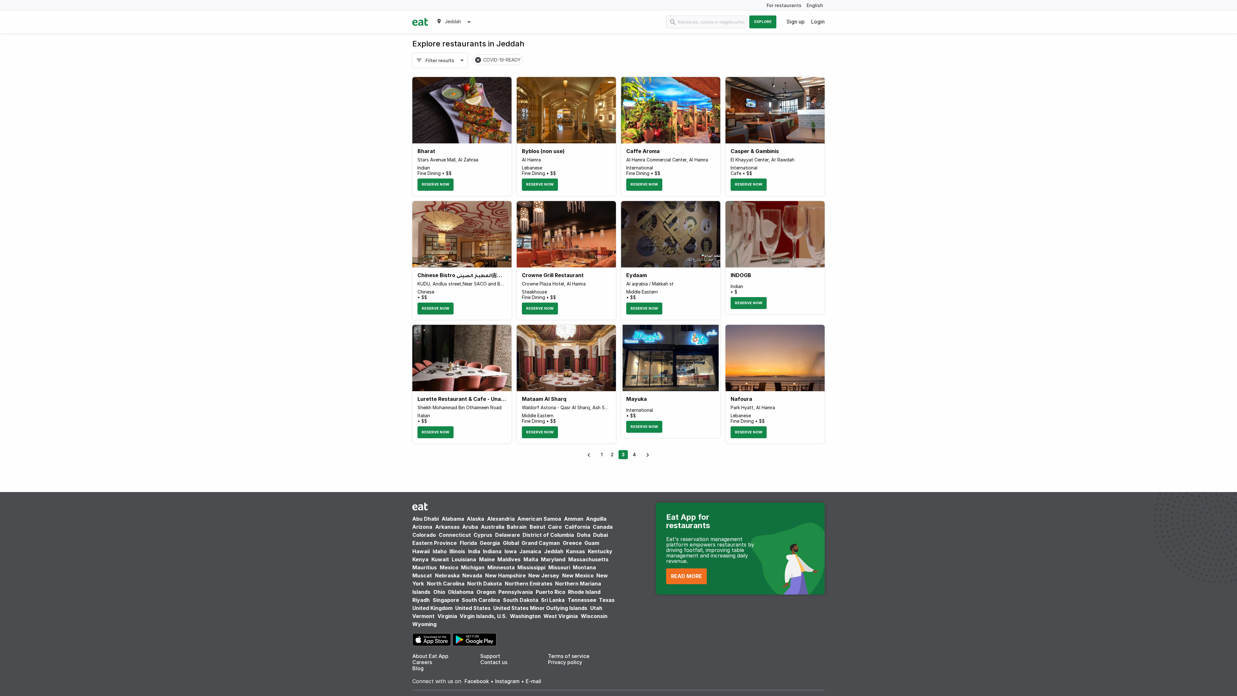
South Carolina (481, 600)
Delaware (507, 535)
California (577, 527)
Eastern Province (434, 543)
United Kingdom (433, 608)
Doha (583, 535)
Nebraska (447, 575)
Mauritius (424, 567)
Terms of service (569, 656)
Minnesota (501, 567)
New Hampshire (505, 575)
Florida (468, 543)
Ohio (439, 592)
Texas (607, 600)
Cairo (555, 527)
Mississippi (531, 567)
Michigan (472, 567)
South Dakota (520, 600)
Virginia (447, 616)
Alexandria (501, 519)
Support (490, 656)
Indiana (492, 551)
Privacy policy (565, 662)
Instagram (507, 681)
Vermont (423, 616)
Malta (530, 559)
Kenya (420, 559)
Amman (573, 519)
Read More (686, 576)
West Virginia (560, 616)
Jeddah (553, 551)
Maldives (509, 559)
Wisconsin (594, 616)
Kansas (575, 551)
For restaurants (784, 5)
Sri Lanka (553, 600)
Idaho (440, 551)
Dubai (600, 535)
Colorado (424, 535)
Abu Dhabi (425, 519)
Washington (525, 616)
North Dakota (484, 583)
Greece (572, 543)
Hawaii (421, 551)
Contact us (493, 662)
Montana (584, 567)
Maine (487, 559)
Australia (493, 527)
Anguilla (596, 519)
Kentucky (600, 551)
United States (473, 608)
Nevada (472, 575)
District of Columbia (548, 535)
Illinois (457, 551)
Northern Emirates (528, 583)
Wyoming (424, 624)
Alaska (475, 519)
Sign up (796, 21)
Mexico (449, 567)
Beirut (537, 527)
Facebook (477, 681)
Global (511, 543)
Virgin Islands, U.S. (483, 616)
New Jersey (543, 575)
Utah (596, 608)
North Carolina (446, 583)
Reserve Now (435, 184)
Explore (763, 21)
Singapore (446, 600)
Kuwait (440, 559)
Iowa (510, 551)
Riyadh (421, 600)
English (815, 5)
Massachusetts (588, 559)
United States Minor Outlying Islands (540, 608)
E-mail (533, 681)
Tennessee (582, 600)
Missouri (559, 567)
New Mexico (578, 575)
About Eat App (430, 656)
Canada (603, 527)
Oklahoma (461, 592)
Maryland (553, 559)
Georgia (490, 543)
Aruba (470, 527)
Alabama (453, 519)
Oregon (486, 592)
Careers (422, 662)
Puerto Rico (550, 592)
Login (818, 21)
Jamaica (530, 551)
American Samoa (539, 519)
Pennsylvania (515, 592)
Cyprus (483, 535)
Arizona (422, 527)
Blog (418, 668)
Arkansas (447, 527)
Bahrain (517, 527)
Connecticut (455, 535)
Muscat (422, 575)
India (474, 551)
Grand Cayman (541, 543)
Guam (591, 543)
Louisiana (464, 559)
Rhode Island (584, 592)
